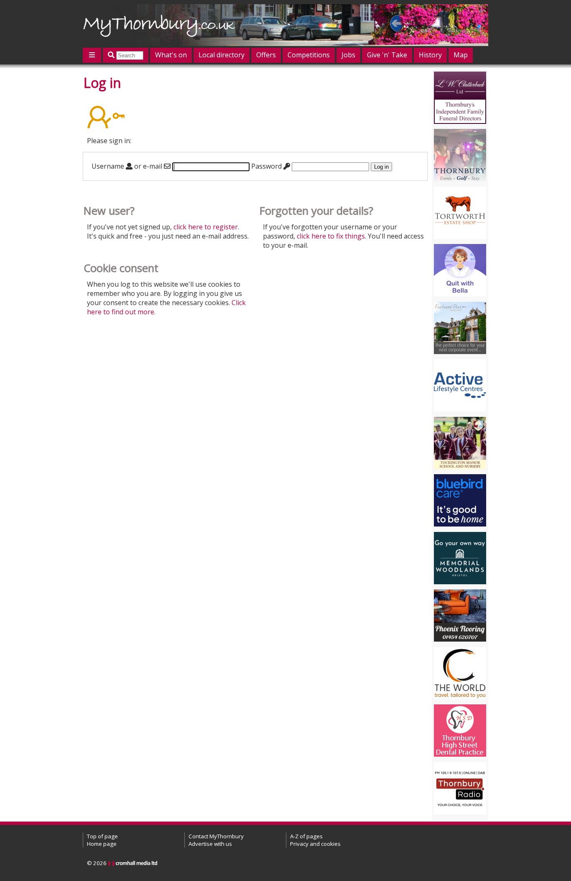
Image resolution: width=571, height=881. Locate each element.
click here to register (205, 226)
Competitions (309, 54)
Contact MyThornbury (216, 836)
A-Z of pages (306, 836)
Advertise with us (210, 844)
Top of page (102, 836)
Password (267, 166)
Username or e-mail (128, 166)
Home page (102, 844)
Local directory (222, 54)
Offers (266, 54)
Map (461, 54)
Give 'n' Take (387, 54)
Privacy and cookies (315, 844)
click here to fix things (331, 236)
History (430, 54)
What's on (171, 54)
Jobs (348, 54)
